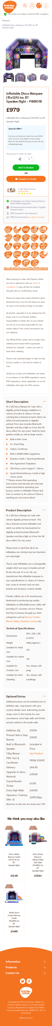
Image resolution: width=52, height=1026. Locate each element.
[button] (45, 55)
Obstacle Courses (29, 621)
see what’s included (36, 217)
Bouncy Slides (12, 621)
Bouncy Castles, (32, 616)
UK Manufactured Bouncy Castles (27, 14)
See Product (36, 753)
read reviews (23, 191)
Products (6, 20)
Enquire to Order (28, 178)
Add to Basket (26, 167)
